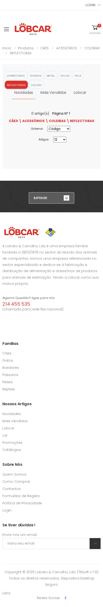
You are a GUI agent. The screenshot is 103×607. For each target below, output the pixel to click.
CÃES (44, 48)
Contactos (11, 488)
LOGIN (90, 5)
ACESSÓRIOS (66, 48)
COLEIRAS (92, 48)
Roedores (10, 367)
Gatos (7, 360)
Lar (4, 435)
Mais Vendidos (53, 92)
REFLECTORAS (20, 53)
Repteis (8, 389)
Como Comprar (16, 481)
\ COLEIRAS (56, 120)
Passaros (10, 374)
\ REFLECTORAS (80, 120)
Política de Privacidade (22, 503)
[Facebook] (65, 598)
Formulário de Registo (21, 496)
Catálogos (11, 449)
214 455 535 (16, 304)
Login (6, 510)
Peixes (7, 382)
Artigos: (44, 139)
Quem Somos (14, 474)
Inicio (6, 48)
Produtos (26, 48)
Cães (6, 353)
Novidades (23, 92)
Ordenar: (37, 129)
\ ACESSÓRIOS (32, 120)
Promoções (12, 442)
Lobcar (80, 92)
